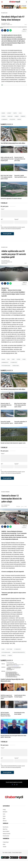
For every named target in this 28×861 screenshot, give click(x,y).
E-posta (17, 219)
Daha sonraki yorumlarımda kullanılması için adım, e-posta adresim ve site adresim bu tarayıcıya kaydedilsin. (13, 228)
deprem (18, 359)
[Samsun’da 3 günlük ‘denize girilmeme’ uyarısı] (20, 169)
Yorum (2, 209)
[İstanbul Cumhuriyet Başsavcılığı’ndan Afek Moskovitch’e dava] (14, 669)
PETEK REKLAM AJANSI (6, 365)
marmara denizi (5, 362)
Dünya (4, 816)
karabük (16, 116)
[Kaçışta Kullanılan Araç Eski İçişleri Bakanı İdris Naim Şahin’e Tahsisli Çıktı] (14, 726)
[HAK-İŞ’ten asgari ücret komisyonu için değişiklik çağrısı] (7, 688)
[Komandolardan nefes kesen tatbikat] (20, 706)
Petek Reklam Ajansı (17, 852)
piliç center (12, 119)
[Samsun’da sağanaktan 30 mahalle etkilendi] (14, 189)
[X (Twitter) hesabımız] (14, 784)
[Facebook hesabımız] (12, 784)
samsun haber (16, 365)
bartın (15, 113)
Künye (4, 844)
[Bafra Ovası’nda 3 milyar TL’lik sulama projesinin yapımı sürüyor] (7, 169)
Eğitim (4, 818)
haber (24, 359)
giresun (3, 116)
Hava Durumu (5, 827)
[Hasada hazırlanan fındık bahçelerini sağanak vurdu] (14, 433)
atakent (9, 113)
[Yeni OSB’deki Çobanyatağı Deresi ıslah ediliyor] (14, 133)
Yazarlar (4, 846)
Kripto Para (5, 829)
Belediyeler (18, 506)
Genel (26, 506)
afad (8, 359)
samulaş (4, 655)
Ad (2, 219)
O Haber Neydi (5, 842)
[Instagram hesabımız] (16, 784)
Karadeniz (23, 116)
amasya (3, 113)
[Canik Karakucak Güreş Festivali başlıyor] (20, 688)
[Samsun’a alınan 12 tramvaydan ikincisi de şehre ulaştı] (20, 150)
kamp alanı (10, 116)
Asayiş (4, 809)
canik (13, 359)
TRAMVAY (10, 655)
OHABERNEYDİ (4, 119)
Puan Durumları (6, 835)
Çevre (26, 24)
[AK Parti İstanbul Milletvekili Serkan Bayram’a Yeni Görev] (7, 706)
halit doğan (9, 649)
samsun (19, 119)
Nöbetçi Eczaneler (6, 833)
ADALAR (3, 359)
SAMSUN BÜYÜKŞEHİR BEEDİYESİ (19, 652)
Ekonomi (4, 820)
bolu (21, 113)
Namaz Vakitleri (6, 831)
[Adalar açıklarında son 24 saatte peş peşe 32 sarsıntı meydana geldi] (7, 150)
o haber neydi (14, 362)
